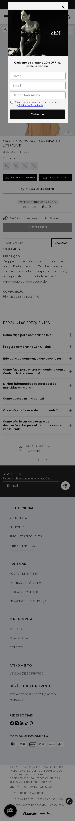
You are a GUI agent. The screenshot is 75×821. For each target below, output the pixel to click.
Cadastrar (37, 114)
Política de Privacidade (30, 105)
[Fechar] (63, 6)
